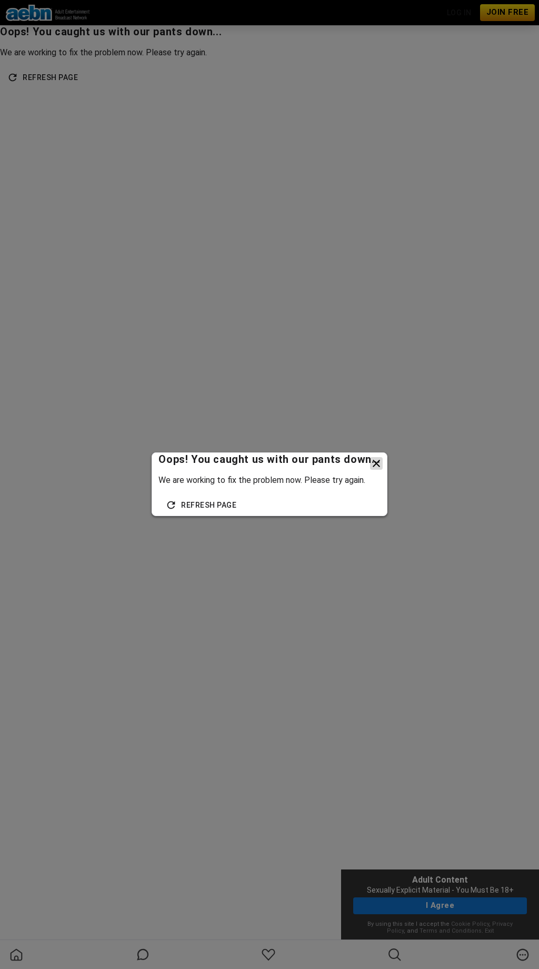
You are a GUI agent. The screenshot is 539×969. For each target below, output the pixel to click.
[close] (376, 463)
